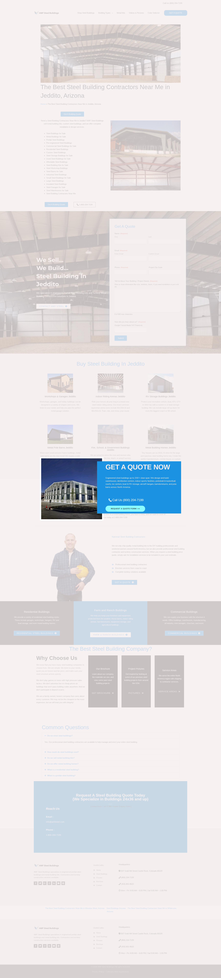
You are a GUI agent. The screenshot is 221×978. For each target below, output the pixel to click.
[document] (110, 489)
